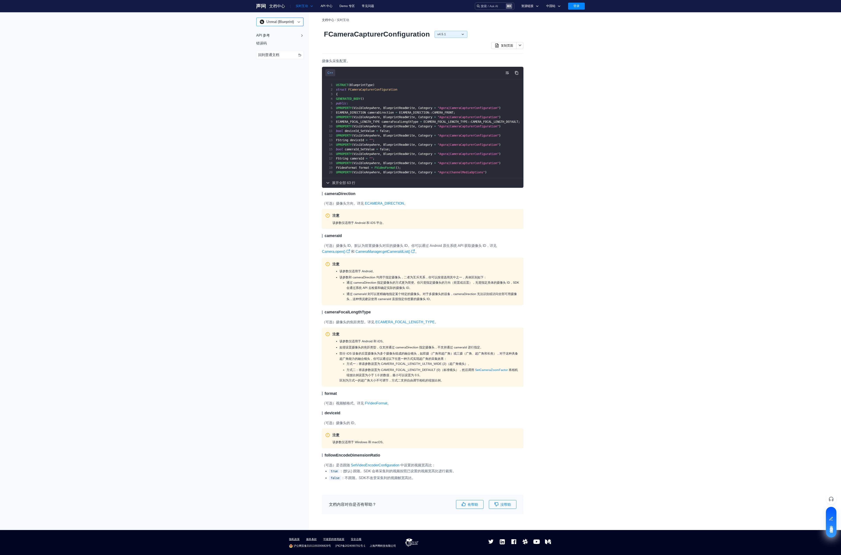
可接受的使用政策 (333, 539)
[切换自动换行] (507, 72)
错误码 (261, 43)
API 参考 (263, 35)
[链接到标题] (357, 193)
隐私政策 (294, 539)
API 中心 (326, 6)
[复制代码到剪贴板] (516, 72)
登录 (576, 6)
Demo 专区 (347, 6)
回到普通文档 (268, 55)
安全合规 (356, 539)
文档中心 (277, 6)
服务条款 (311, 539)
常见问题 (368, 6)
